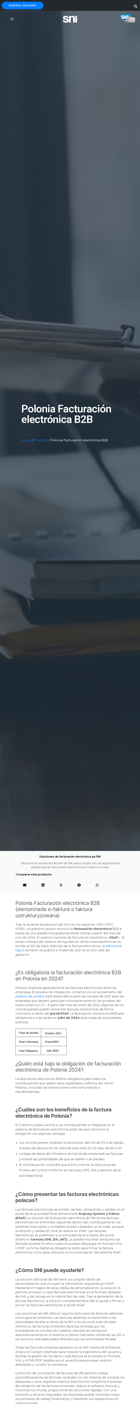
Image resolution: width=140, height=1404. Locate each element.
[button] (135, 5)
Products (41, 440)
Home (26, 440)
